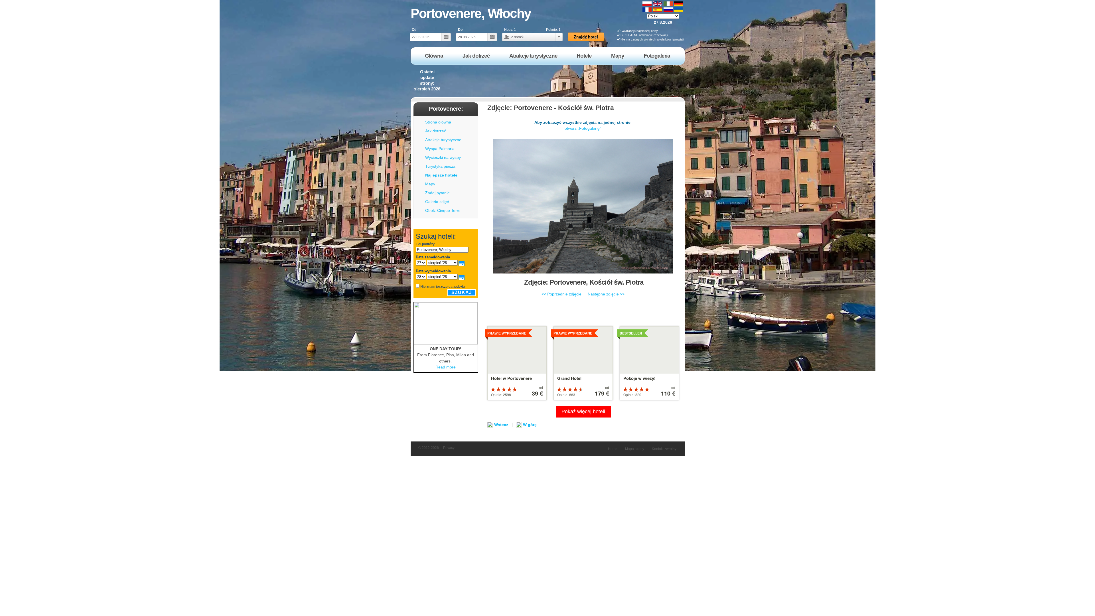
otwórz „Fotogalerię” (583, 128)
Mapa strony (634, 449)
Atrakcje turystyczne (443, 139)
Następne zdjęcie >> (606, 294)
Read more (445, 367)
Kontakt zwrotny (664, 449)
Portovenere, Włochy (471, 13)
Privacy (449, 448)
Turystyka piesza (440, 166)
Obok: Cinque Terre (443, 210)
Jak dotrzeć (435, 131)
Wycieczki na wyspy (443, 157)
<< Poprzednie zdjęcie (561, 294)
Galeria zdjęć (437, 201)
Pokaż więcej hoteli (583, 411)
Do (460, 30)
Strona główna (438, 122)
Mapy (430, 184)
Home (612, 449)
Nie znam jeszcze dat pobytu (442, 287)
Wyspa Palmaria (440, 148)
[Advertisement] (581, 81)
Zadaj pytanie (437, 193)
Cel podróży (425, 244)
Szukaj (461, 292)
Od (414, 30)
